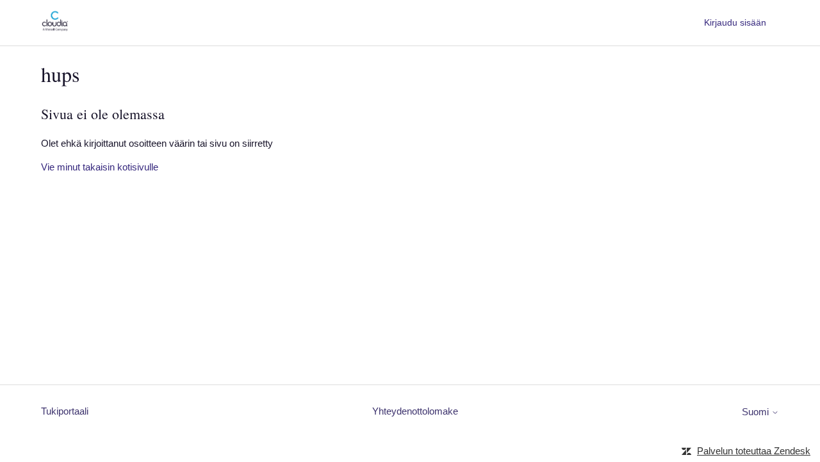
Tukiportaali (64, 411)
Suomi (756, 411)
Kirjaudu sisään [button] (735, 22)
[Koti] (55, 29)
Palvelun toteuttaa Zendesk (753, 450)
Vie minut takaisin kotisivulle (99, 166)
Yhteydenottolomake (415, 411)
